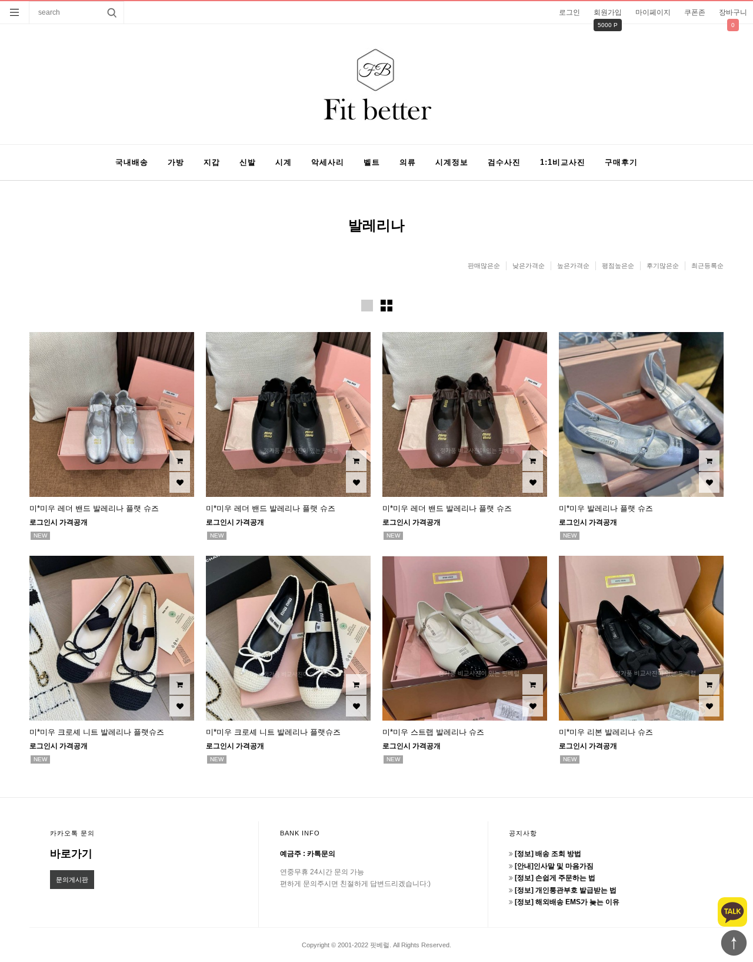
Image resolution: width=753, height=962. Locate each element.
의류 (407, 162)
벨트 (372, 162)
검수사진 (504, 162)
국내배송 (131, 162)
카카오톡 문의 (72, 833)
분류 (14, 12)
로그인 (569, 12)
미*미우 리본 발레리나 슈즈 (606, 732)
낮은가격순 (528, 265)
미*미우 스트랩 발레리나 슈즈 (433, 732)
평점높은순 (618, 265)
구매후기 (621, 162)
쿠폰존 (694, 12)
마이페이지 (653, 12)
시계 (283, 162)
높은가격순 (573, 265)
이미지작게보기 (386, 305)
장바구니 (733, 12)
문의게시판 (72, 879)
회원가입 (608, 12)
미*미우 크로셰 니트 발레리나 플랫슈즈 (96, 732)
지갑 (212, 162)
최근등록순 (707, 265)
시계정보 (451, 162)
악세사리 (327, 162)
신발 (247, 162)
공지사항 (523, 833)
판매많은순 (484, 265)
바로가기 (71, 854)
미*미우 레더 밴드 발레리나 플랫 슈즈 (94, 508)
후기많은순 (663, 265)
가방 (176, 162)
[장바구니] (179, 460)
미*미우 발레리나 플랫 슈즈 (606, 508)
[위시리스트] (179, 482)
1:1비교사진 (562, 162)
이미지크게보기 (367, 305)
